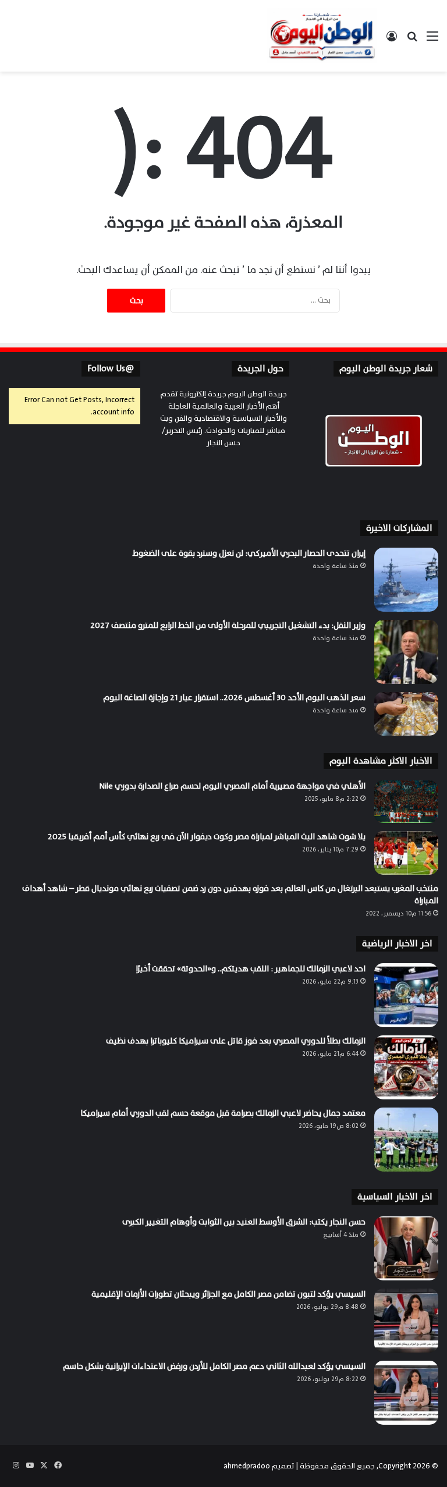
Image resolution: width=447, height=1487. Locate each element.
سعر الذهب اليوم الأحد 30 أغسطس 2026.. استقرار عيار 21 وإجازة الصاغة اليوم (234, 697)
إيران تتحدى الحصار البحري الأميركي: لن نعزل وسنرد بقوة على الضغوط (249, 553)
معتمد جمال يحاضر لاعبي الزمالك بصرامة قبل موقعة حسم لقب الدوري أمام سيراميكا (223, 1113)
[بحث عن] (412, 40)
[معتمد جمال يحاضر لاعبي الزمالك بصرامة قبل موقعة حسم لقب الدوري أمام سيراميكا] (406, 1140)
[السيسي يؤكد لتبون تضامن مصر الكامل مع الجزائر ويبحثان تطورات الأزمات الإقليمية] (406, 1321)
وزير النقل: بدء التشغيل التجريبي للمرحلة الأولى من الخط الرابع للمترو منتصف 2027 (228, 625)
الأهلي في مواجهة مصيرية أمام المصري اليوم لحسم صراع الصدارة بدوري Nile (232, 786)
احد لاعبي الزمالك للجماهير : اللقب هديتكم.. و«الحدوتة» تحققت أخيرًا (251, 968)
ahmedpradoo (247, 1466)
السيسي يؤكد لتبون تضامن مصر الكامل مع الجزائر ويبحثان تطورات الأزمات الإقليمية (228, 1294)
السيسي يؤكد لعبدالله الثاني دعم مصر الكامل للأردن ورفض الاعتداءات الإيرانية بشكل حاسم (214, 1366)
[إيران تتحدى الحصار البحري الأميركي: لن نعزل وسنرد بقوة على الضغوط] (406, 580)
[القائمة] (432, 40)
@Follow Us (110, 368)
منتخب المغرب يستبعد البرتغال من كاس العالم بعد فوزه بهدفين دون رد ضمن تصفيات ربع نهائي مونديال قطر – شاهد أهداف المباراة (230, 894)
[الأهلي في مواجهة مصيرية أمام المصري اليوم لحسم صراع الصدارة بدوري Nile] (406, 801)
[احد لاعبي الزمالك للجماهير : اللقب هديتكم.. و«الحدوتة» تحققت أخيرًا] (406, 995)
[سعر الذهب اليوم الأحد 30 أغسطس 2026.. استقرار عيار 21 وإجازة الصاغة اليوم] (406, 714)
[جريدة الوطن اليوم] (322, 35)
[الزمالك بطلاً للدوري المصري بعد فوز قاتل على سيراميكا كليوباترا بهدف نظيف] (406, 1067)
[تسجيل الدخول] (392, 40)
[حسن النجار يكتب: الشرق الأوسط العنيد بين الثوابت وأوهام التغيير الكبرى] (406, 1248)
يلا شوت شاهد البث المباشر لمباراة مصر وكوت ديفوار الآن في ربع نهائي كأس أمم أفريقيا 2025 (207, 836)
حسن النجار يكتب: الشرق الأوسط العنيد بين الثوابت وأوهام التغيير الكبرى (244, 1222)
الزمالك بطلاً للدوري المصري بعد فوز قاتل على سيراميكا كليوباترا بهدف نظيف (236, 1041)
